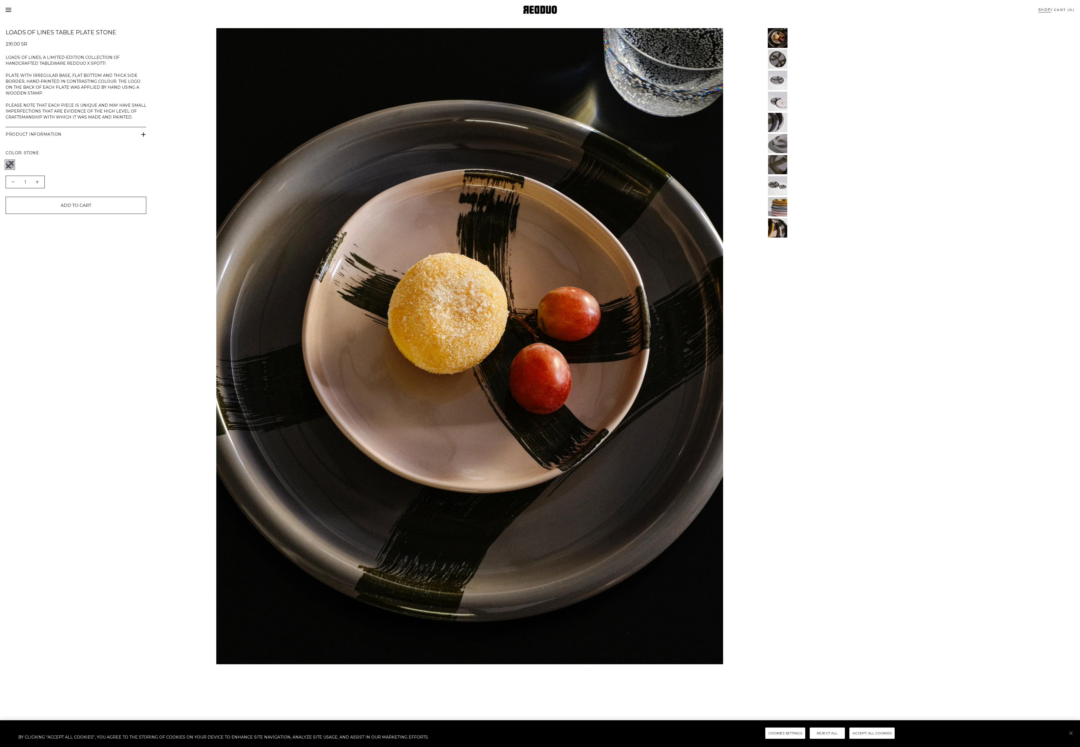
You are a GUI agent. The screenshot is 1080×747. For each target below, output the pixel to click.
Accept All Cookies (872, 733)
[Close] (1071, 733)
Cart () (1064, 10)
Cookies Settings (785, 733)
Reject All (827, 733)
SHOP (1044, 9)
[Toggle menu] (8, 10)
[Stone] (10, 164)
